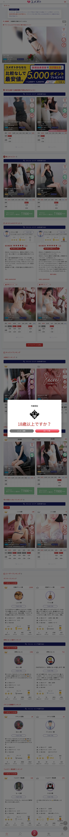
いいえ (21, 431)
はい (47, 431)
